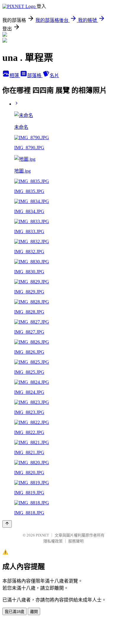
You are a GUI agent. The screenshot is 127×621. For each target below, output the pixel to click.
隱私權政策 (53, 541)
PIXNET (42, 535)
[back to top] (7, 524)
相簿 (14, 75)
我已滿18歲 (14, 611)
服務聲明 (76, 541)
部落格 (35, 75)
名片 (54, 75)
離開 (34, 611)
